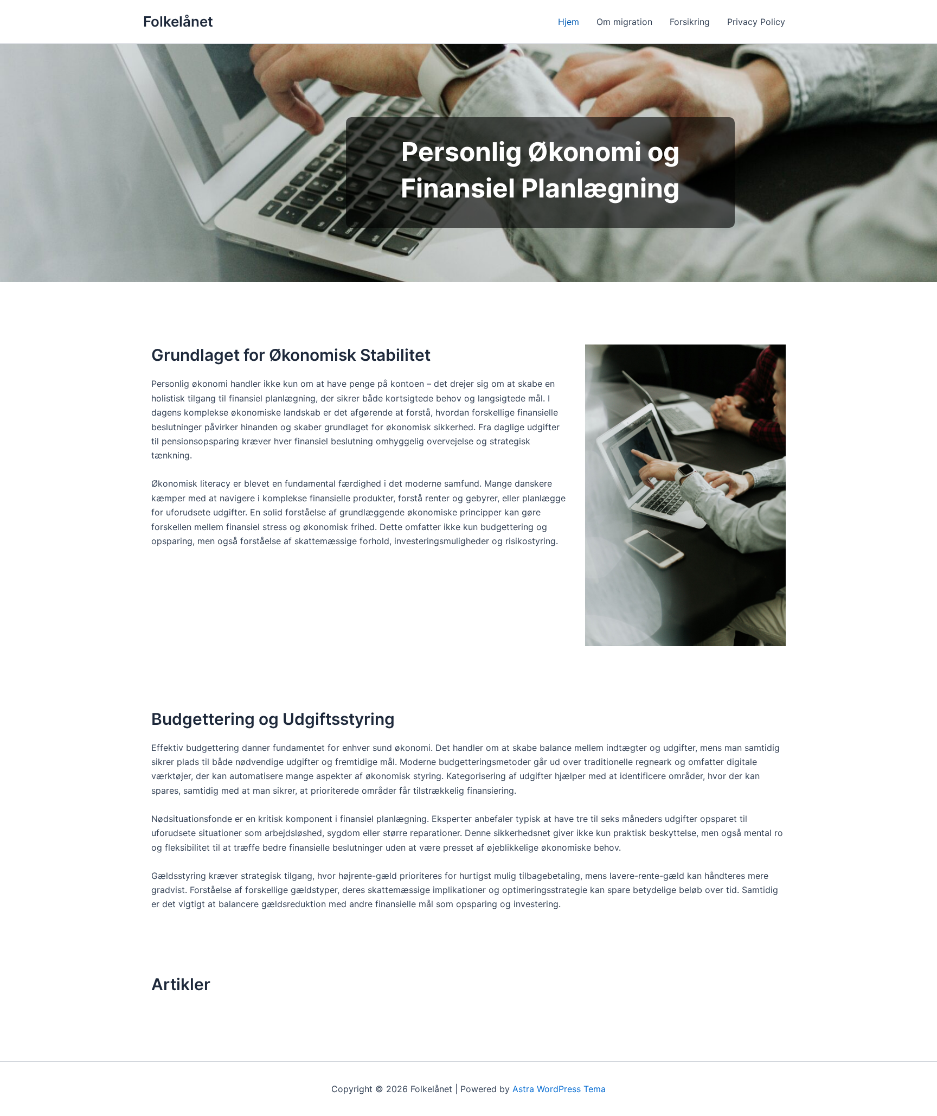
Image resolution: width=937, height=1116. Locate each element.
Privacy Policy (756, 21)
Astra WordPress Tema (559, 1088)
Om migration (624, 21)
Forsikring (690, 21)
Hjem (568, 21)
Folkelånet (178, 21)
